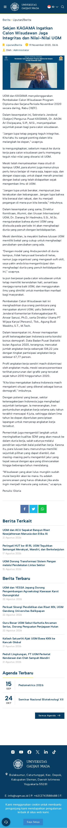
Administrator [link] (21, 50)
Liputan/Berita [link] (22, 19)
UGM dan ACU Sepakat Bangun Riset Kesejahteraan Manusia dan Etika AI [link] (26, 531)
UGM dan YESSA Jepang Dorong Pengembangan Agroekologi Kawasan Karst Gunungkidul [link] (31, 591)
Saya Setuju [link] (33, 822)
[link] (27, 7)
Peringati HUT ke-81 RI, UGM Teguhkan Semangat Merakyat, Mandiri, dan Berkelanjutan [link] (33, 547)
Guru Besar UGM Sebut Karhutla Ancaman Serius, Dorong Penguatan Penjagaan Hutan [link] (30, 624)
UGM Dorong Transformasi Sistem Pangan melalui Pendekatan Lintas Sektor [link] (29, 563)
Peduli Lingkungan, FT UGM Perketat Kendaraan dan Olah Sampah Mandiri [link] (26, 656)
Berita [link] (6, 19)
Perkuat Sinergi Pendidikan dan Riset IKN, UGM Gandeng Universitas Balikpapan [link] (33, 608)
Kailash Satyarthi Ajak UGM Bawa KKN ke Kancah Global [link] (29, 640)
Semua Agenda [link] (47, 715)
